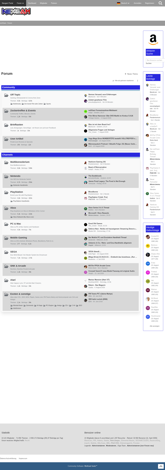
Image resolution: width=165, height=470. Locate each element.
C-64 (73, 305)
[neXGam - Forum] (82, 11)
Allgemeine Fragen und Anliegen (101, 130)
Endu (153, 263)
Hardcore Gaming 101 (97, 162)
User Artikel (16, 138)
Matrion (154, 289)
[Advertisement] (49, 49)
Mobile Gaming (18, 237)
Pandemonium (155, 117)
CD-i (66, 305)
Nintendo (15, 176)
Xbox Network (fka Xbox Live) (23, 217)
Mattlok (152, 198)
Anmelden (137, 3)
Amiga (59, 305)
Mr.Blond (154, 298)
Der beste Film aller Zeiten (33, 104)
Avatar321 (155, 236)
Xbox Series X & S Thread (98, 208)
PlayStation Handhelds (21, 201)
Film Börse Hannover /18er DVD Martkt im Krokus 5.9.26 (110, 116)
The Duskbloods (94, 176)
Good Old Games (95, 223)
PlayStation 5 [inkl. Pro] (97, 197)
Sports (48, 104)
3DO (80, 305)
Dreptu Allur (155, 254)
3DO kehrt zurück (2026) (97, 299)
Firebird (154, 272)
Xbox (13, 208)
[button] (123, 3)
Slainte (106, 440)
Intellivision (17, 308)
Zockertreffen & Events (23, 110)
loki (152, 280)
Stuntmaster (155, 316)
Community (8, 87)
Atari (13, 280)
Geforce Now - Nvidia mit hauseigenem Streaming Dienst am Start (112, 229)
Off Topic (15, 94)
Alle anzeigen (154, 326)
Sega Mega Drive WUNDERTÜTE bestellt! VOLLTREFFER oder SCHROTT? (112, 138)
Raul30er (154, 307)
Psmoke (136, 443)
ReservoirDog (155, 440)
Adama (99, 440)
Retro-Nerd (154, 140)
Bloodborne (93, 192)
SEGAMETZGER (141, 440)
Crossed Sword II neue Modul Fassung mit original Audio (111, 271)
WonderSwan (18, 305)
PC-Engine (50, 305)
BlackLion (153, 92)
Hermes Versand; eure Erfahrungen (102, 94)
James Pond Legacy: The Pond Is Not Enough (106, 181)
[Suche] (160, 3)
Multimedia (17, 104)
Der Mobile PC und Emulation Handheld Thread (107, 237)
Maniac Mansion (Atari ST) (98, 280)
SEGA (13, 251)
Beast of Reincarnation (97, 167)
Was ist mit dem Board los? (99, 124)
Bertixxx (154, 245)
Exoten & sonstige (20, 294)
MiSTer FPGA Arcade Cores (99, 266)
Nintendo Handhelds (20, 185)
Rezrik (27, 440)
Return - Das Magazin (96, 285)
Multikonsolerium (20, 162)
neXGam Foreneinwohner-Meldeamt (102, 110)
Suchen (148, 63)
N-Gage (39, 305)
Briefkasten (16, 124)
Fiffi (94, 440)
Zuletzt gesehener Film (97, 100)
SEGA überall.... (94, 252)
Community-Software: (82, 466)
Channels (7, 154)
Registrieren (149, 3)
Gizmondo (29, 305)
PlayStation (16, 192)
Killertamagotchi (126, 443)
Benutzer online (92, 432)
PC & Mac (15, 223)
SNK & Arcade (18, 266)
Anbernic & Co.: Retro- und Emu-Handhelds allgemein (110, 243)
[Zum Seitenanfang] (161, 466)
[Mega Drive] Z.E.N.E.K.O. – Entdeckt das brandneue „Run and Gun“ (112, 257)
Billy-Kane (101, 443)
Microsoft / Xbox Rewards (98, 213)
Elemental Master (127, 440)
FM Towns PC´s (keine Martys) (100, 294)
